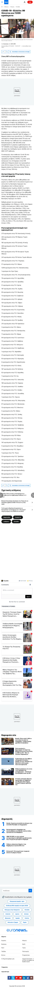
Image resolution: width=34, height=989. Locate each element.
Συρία (24, 922)
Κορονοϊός (7, 517)
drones (26, 914)
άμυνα (17, 914)
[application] (17, 28)
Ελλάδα (18, 6)
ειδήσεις (6, 521)
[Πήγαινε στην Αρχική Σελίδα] (6, 2)
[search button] (30, 890)
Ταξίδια (3, 951)
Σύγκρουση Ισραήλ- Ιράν (17, 901)
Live (30, 2)
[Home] (1, 6)
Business (3, 944)
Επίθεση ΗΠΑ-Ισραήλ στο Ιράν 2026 (17, 905)
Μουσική (7, 918)
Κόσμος (12, 6)
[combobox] (17, 890)
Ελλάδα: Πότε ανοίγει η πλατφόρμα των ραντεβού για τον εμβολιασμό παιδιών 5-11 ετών (13, 495)
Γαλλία (27, 918)
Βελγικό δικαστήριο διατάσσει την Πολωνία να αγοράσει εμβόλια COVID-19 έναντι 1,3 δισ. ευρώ (14, 502)
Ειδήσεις (6, 6)
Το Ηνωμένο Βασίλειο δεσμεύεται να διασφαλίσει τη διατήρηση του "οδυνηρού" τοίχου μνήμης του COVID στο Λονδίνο (13, 509)
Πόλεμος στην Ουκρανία (12, 910)
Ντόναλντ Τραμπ (13, 922)
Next (2, 948)
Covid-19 (18, 517)
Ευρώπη (3, 940)
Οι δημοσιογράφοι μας (7, 958)
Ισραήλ (18, 918)
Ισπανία (7, 914)
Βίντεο (3, 955)
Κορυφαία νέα (8, 735)
